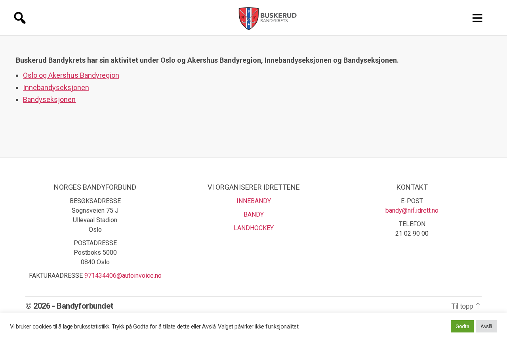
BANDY (254, 214)
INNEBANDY (253, 201)
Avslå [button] (486, 326)
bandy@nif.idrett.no (411, 210)
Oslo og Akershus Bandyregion (71, 75)
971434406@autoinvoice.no (123, 275)
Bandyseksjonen (49, 99)
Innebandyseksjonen (56, 87)
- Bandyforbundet (82, 306)
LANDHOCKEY (254, 228)
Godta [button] (462, 326)
